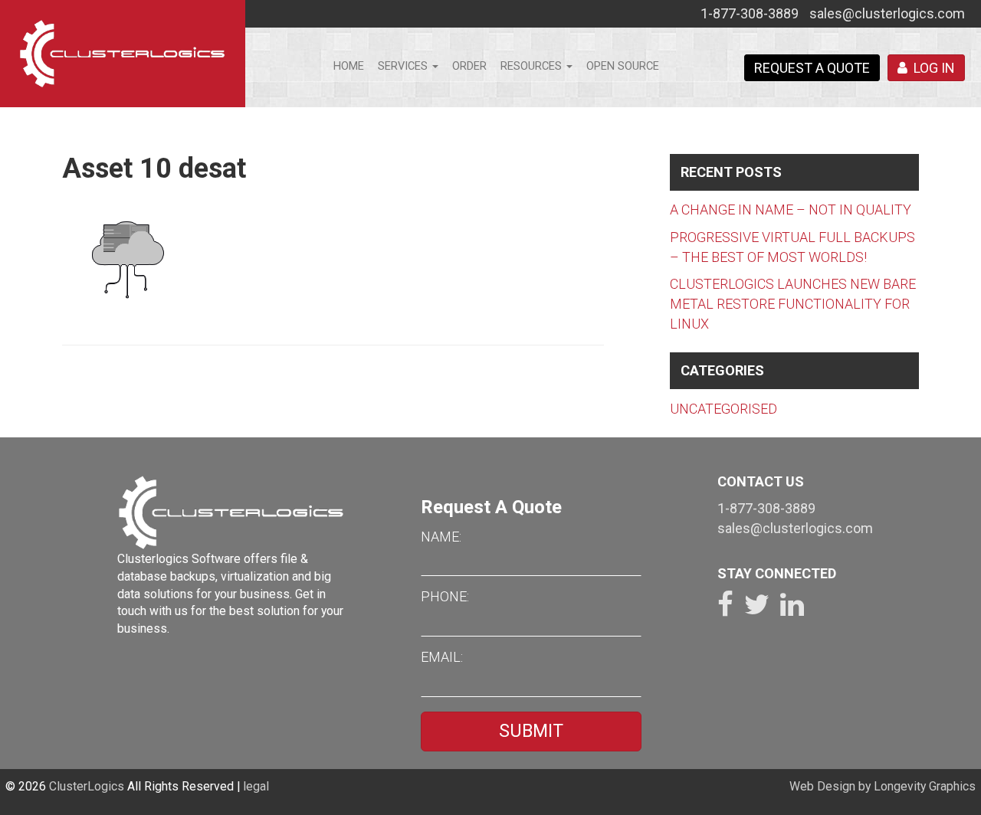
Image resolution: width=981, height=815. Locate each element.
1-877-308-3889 (749, 13)
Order (469, 66)
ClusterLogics (86, 786)
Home (348, 66)
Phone (444, 596)
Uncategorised (723, 409)
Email (441, 657)
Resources (532, 66)
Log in (931, 68)
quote (812, 68)
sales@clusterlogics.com (887, 13)
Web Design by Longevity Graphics (882, 786)
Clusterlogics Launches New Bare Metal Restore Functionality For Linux (793, 303)
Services (404, 66)
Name (440, 537)
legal (256, 786)
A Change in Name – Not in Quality (790, 209)
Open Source (622, 66)
